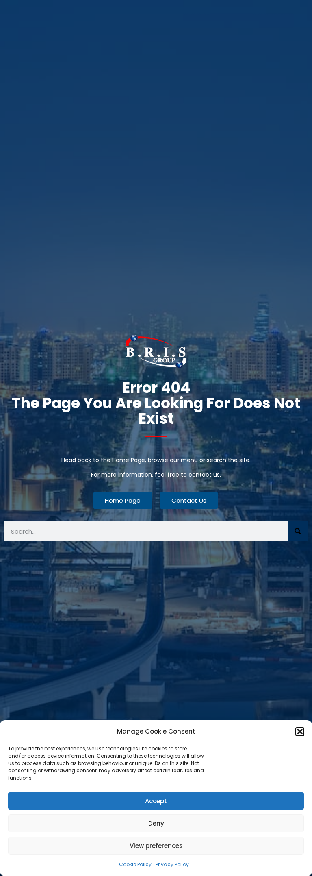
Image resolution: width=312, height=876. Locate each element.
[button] (300, 732)
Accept (156, 801)
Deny (156, 823)
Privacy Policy (172, 864)
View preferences (156, 845)
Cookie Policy (135, 864)
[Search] (298, 531)
